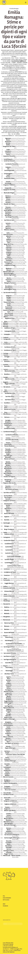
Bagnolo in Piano (10, 318)
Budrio (5, 532)
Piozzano (8, 207)
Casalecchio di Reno (9, 540)
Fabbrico (5, 360)
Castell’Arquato (8, 159)
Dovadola (7, 764)
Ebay (4, 904)
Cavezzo (8, 438)
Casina (6, 342)
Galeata (7, 769)
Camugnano (6, 537)
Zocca (8, 512)
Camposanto (8, 425)
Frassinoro (8, 452)
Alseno (8, 140)
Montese (8, 470)
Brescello (5, 326)
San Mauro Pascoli (8, 794)
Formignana (8, 690)
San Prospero (8, 497)
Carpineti (5, 337)
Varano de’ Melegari (8, 310)
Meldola (7, 775)
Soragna (8, 297)
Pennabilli (9, 847)
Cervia (8, 727)
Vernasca (8, 226)
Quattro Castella (10, 379)
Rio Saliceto (7, 387)
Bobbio (8, 145)
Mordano (6, 629)
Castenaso (7, 569)
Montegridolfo (9, 823)
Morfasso (8, 196)
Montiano (7, 782)
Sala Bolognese (9, 640)
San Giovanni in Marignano (11, 834)
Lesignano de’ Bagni (10, 265)
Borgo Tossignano (9, 529)
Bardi (8, 238)
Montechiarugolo (9, 273)
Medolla (8, 462)
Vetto (5, 407)
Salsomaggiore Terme (10, 289)
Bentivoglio (7, 523)
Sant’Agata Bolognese (10, 659)
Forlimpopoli (7, 767)
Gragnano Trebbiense (9, 185)
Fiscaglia (8, 714)
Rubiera (6, 392)
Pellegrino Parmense (10, 283)
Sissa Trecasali (9, 313)
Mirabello (8, 698)
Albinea (6, 317)
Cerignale (8, 167)
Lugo (8, 735)
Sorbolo (9, 299)
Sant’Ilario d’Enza (10, 399)
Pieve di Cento (9, 637)
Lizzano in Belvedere (9, 596)
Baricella (6, 520)
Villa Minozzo (7, 414)
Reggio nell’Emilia (10, 384)
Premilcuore (7, 788)
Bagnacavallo (8, 717)
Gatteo (7, 772)
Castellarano (7, 344)
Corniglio (8, 254)
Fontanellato (9, 259)
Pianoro (5, 636)
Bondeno (8, 680)
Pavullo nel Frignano (9, 476)
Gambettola (7, 770)
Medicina (6, 607)
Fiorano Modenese (9, 446)
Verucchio (8, 841)
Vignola (8, 510)
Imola (5, 594)
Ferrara (9, 688)
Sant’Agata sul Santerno (12, 743)
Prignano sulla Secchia (9, 483)
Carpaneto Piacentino (9, 156)
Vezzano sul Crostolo (10, 409)
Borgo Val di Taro (8, 244)
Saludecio (8, 831)
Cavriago (5, 353)
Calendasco (8, 151)
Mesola (9, 696)
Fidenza (9, 257)
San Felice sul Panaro (9, 492)
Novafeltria (8, 846)
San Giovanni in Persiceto (14, 650)
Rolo (5, 390)
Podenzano (8, 209)
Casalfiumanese (9, 543)
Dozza (5, 578)
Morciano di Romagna (10, 825)
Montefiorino (8, 468)
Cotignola (8, 730)
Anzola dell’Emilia (9, 513)
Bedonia (8, 239)
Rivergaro (8, 214)
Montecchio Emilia (10, 371)
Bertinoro (7, 751)
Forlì (7, 765)
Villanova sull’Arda (9, 230)
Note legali (6, 900)
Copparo (8, 687)
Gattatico (7, 361)
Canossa (5, 355)
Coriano (9, 815)
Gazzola (8, 181)
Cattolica (8, 814)
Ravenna (8, 738)
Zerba (8, 233)
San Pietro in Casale (9, 656)
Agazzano (8, 138)
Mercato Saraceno (8, 777)
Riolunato (8, 488)
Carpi (8, 427)
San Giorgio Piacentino (12, 217)
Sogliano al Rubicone (10, 804)
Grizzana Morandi (9, 591)
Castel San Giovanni (9, 161)
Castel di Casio (9, 553)
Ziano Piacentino (8, 234)
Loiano (5, 599)
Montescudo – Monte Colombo (11, 855)
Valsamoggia (9, 670)
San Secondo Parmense (9, 292)
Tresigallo (8, 711)
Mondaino (8, 820)
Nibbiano (8, 197)
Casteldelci (9, 842)
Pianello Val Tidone (9, 204)
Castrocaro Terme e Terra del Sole (15, 754)
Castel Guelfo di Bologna (14, 556)
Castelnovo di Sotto (9, 347)
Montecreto (8, 467)
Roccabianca (8, 286)
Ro (8, 704)
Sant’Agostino (9, 706)
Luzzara (6, 369)
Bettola (8, 143)
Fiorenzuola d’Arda (9, 178)
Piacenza (8, 202)
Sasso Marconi (9, 662)
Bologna (6, 526)
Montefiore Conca (9, 822)
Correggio (7, 356)
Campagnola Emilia (9, 331)
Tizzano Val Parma (9, 302)
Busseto (8, 246)
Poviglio (5, 377)
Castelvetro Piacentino (11, 164)
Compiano (9, 252)
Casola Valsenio (8, 724)
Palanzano (9, 280)
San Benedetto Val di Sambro (14, 643)
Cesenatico (7, 759)
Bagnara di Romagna (9, 719)
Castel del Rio (9, 550)
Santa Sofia (7, 798)
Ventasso (7, 417)
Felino (8, 255)
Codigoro (8, 683)
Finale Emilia (8, 444)
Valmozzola (8, 308)
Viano (5, 412)
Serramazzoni (8, 504)
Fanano (8, 443)
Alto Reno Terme (9, 674)
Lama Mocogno (8, 455)
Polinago (8, 481)
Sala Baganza (9, 288)
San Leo (9, 849)
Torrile (9, 305)
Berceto (9, 241)
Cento (8, 682)
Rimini (8, 830)
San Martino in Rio (10, 393)
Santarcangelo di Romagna (12, 838)
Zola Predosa (9, 667)
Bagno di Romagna (10, 748)
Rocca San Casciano (10, 790)
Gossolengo (8, 183)
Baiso (5, 321)
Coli (8, 169)
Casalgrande (6, 339)
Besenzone (8, 141)
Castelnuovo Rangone (9, 431)
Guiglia (8, 454)
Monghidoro (6, 616)
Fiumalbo (8, 449)
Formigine (8, 451)
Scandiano (7, 403)
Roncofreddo (7, 793)
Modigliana (7, 780)
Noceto (9, 278)
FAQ (4, 896)
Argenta (8, 677)
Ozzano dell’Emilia (9, 632)
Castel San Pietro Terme (14, 566)
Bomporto (8, 422)
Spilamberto (8, 508)
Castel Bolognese (8, 725)
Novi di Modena (8, 473)
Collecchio (9, 249)
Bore (8, 242)
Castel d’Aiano (9, 547)
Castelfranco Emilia (9, 428)
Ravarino (8, 486)
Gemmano (9, 817)
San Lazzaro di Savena (10, 653)
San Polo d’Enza (9, 396)
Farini (8, 175)
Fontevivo (9, 260)
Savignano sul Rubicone (10, 801)
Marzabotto (6, 604)
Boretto (6, 325)
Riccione (8, 828)
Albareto (8, 236)
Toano (6, 406)
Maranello (8, 457)
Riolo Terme (8, 740)
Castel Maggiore (9, 562)
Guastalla (7, 366)
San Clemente (9, 833)
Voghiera (8, 709)
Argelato (6, 516)
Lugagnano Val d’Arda (9, 189)
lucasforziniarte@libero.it (18, 61)
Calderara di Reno (9, 534)
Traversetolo (8, 307)
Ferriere (8, 177)
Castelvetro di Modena (12, 435)
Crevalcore (7, 575)
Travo (8, 225)
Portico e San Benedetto (10, 783)
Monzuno (6, 626)
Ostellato (8, 699)
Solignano (9, 296)
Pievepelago (8, 480)
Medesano (9, 268)
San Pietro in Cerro (9, 220)
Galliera (5, 586)
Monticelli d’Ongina (9, 193)
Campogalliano (8, 423)
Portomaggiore (8, 703)
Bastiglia (8, 420)
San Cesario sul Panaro (12, 489)
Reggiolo (5, 382)
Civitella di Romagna (10, 761)
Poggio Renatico (8, 701)
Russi (8, 741)
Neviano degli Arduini (10, 275)
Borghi (7, 753)
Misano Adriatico (8, 818)
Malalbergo (7, 601)
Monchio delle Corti (8, 272)
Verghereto (7, 809)
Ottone (8, 199)
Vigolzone (8, 228)
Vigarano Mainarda (8, 708)
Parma (9, 281)
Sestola (8, 505)
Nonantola (8, 472)
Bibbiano (5, 323)
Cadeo (8, 149)
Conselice (8, 728)
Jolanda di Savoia (8, 691)
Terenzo (9, 300)
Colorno (9, 251)
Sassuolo (8, 499)
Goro (8, 712)
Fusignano (8, 733)
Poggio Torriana (8, 854)
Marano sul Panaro (9, 459)
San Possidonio (8, 496)
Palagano (8, 475)
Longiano (7, 774)
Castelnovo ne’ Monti (10, 350)
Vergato (5, 666)
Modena (8, 465)
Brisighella (8, 722)
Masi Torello (8, 695)
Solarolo (8, 746)
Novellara (7, 374)
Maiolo (9, 844)
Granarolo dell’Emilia (9, 588)
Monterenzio (6, 620)
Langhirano (9, 263)
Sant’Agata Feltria (8, 851)
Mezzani (8, 270)
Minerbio (6, 610)
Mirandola (8, 463)
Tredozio (7, 807)
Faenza (8, 732)
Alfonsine (8, 716)
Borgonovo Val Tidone (9, 146)
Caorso (8, 154)
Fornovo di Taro (8, 262)
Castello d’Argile (9, 559)
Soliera (8, 507)
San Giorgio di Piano (9, 647)
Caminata (8, 153)
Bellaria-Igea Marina (10, 810)
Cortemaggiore (8, 173)
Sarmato (8, 223)
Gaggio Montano (9, 583)
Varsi (8, 312)
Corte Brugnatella (9, 170)
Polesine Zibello (8, 315)
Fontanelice (6, 580)
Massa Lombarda (8, 737)
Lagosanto (9, 693)
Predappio (7, 786)
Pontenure (8, 212)
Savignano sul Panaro (9, 500)
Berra (8, 678)
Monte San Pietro (9, 623)
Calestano (9, 247)
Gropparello (8, 188)
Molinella (6, 613)
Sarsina (7, 799)
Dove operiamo (7, 898)
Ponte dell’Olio (8, 210)
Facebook (5, 906)
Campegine (7, 334)
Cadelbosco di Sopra (9, 328)
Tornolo (9, 304)
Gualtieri (5, 364)
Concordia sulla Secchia (11, 439)
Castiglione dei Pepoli (10, 572)
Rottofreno (8, 215)
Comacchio (9, 685)
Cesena (7, 757)
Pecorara (8, 201)
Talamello (9, 852)
